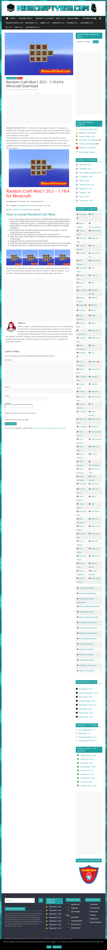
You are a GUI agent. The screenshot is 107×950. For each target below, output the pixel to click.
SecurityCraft (95, 369)
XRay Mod (75, 917)
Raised (93, 310)
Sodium (93, 315)
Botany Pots (95, 330)
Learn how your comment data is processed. (49, 428)
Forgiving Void (96, 432)
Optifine (81, 305)
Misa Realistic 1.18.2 (88, 767)
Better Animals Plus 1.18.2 (88, 693)
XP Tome (94, 454)
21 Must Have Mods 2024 (88, 129)
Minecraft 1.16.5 (55, 921)
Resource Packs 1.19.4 (14, 23)
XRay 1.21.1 (19, 27)
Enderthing (95, 446)
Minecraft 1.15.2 (55, 925)
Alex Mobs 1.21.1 (87, 23)
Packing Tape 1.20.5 (87, 185)
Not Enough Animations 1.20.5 (91, 173)
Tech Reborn (95, 511)
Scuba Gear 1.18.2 (85, 709)
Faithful (93, 915)
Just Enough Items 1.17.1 (87, 730)
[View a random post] (100, 18)
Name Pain (94, 519)
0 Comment (33, 89)
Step (92, 353)
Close (49, 947)
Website (8, 403)
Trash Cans (94, 489)
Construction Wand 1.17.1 (87, 741)
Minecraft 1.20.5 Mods (44, 18)
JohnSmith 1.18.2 (87, 763)
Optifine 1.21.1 (72, 23)
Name (7, 387)
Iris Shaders (83, 412)
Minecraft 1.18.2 (55, 914)
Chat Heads (95, 484)
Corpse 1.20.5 (84, 197)
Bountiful (94, 305)
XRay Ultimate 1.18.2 (88, 755)
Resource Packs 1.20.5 (87, 136)
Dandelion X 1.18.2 (87, 774)
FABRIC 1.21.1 (45, 23)
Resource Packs (25, 18)
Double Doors (95, 419)
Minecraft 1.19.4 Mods (87, 148)
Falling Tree (95, 548)
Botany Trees (95, 338)
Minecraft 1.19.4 (55, 910)
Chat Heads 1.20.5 (86, 201)
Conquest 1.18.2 (86, 782)
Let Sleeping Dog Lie (86, 612)
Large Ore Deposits (86, 649)
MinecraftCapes (94, 465)
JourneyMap (83, 426)
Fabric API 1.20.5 (85, 165)
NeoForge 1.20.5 (85, 169)
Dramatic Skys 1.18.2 (88, 786)
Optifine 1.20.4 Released (88, 144)
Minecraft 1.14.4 (55, 928)
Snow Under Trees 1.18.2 (87, 705)
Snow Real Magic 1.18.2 (87, 701)
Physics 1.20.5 (84, 181)
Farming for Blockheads (88, 633)
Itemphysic (94, 377)
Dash (92, 345)
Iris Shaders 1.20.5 (86, 177)
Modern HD (94, 919)
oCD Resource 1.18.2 (88, 778)
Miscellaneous (11, 78)
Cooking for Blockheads (88, 622)
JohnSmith (94, 904)
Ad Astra (94, 362)
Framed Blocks (96, 397)
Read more (57, 947)
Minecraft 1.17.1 (55, 917)
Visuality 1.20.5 (85, 193)
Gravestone (95, 534)
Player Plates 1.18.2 (86, 713)
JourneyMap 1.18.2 (85, 689)
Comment (9, 360)
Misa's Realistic (96, 922)
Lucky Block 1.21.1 (33, 27)
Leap (92, 504)
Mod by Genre (72, 18)
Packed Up (94, 426)
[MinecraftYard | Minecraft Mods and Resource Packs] (52, 4)
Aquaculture (81, 334)
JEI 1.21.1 (9, 27)
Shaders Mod (75, 928)
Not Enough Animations (88, 639)
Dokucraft (94, 912)
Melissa (24, 89)
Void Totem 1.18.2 (85, 697)
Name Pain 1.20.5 (86, 189)
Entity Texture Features (88, 628)
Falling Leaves (96, 526)
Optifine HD (75, 904)
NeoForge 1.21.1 (31, 23)
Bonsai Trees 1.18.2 (86, 717)
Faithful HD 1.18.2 (87, 759)
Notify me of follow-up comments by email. (20, 413)
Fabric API (94, 541)
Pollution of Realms (86, 655)
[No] (104, 944)
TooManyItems (76, 921)
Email (7, 396)
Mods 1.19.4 (60, 18)
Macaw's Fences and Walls (88, 617)
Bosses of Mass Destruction (89, 606)
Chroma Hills (94, 908)
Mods (13, 18)
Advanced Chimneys (86, 660)
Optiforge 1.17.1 (84, 733)
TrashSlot (82, 310)
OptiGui (93, 323)
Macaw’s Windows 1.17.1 (87, 737)
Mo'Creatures (76, 924)
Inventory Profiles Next (87, 593)
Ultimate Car (95, 556)
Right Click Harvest (86, 644)
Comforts (94, 384)
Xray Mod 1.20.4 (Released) (89, 140)
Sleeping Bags (96, 578)
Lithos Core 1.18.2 (87, 771)
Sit (92, 404)
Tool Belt (82, 391)
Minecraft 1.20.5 (55, 907)
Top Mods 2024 (88, 18)
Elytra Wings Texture (87, 152)
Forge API (74, 908)
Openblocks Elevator (86, 588)
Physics (93, 496)
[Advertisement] (39, 109)
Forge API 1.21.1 (58, 23)
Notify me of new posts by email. (16, 420)
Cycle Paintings (96, 439)
